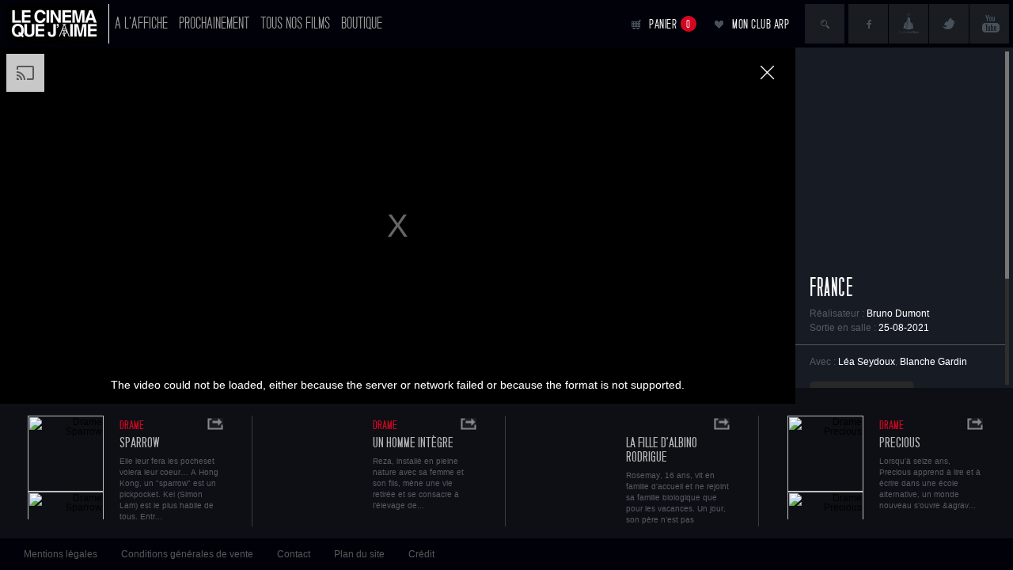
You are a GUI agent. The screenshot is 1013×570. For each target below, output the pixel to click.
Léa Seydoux (866, 361)
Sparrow (140, 442)
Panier (670, 24)
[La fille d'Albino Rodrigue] (572, 467)
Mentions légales (60, 554)
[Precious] (825, 467)
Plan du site (359, 554)
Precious (899, 442)
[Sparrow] (66, 467)
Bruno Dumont (898, 313)
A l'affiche (141, 23)
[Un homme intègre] (319, 467)
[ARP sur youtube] (989, 24)
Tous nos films (295, 23)
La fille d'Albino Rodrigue (661, 450)
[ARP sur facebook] (868, 24)
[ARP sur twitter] (949, 24)
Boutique (361, 23)
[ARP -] (57, 24)
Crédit (421, 554)
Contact (293, 554)
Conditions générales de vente (187, 554)
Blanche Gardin (933, 361)
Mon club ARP (760, 24)
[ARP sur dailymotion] (908, 24)
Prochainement (214, 23)
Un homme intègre (413, 442)
